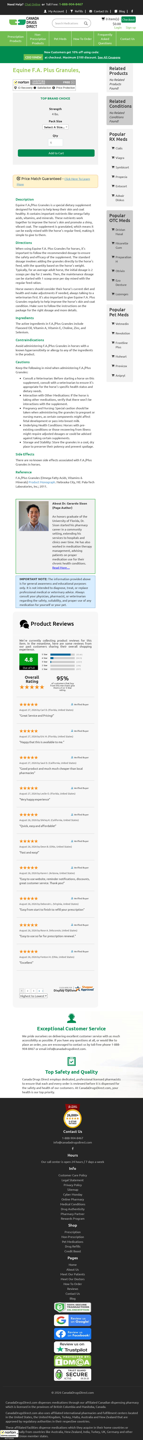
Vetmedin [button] (122, 323)
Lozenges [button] (122, 294)
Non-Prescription (72, 1237)
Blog (122, 11)
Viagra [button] (120, 157)
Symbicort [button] (122, 167)
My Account (56, 11)
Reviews (72, 1288)
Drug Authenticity (73, 1209)
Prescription (73, 1232)
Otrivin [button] (120, 271)
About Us (72, 1269)
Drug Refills (72, 1246)
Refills (79, 11)
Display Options (65, 990)
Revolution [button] (123, 333)
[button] (9, 1435)
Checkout (128, 19)
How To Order (72, 1284)
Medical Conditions (72, 1204)
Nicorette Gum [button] (122, 245)
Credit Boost (72, 1251)
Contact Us (101, 11)
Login (118, 27)
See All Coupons (109, 57)
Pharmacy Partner (73, 1214)
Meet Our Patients (72, 1274)
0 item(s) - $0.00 (113, 21)
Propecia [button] (121, 177)
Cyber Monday (72, 1194)
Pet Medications (72, 1241)
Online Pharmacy (72, 1199)
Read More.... (61, 567)
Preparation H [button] (123, 259)
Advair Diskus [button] (120, 198)
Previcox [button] (121, 366)
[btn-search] (86, 23)
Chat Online (32, 4)
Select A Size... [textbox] (54, 127)
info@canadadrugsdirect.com (72, 1142)
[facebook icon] (132, 11)
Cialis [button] (119, 148)
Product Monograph (42, 482)
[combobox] (55, 127)
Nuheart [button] (121, 356)
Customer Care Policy (72, 1175)
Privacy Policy (73, 1185)
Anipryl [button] (120, 375)
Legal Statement (73, 1180)
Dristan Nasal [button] (120, 232)
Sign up (131, 27)
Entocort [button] (121, 186)
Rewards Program (73, 1218)
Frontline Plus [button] (122, 345)
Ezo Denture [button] (121, 282)
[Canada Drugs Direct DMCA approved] (72, 1361)
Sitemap (72, 1189)
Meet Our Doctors (73, 1279)
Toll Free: (64, 4)
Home (73, 1264)
